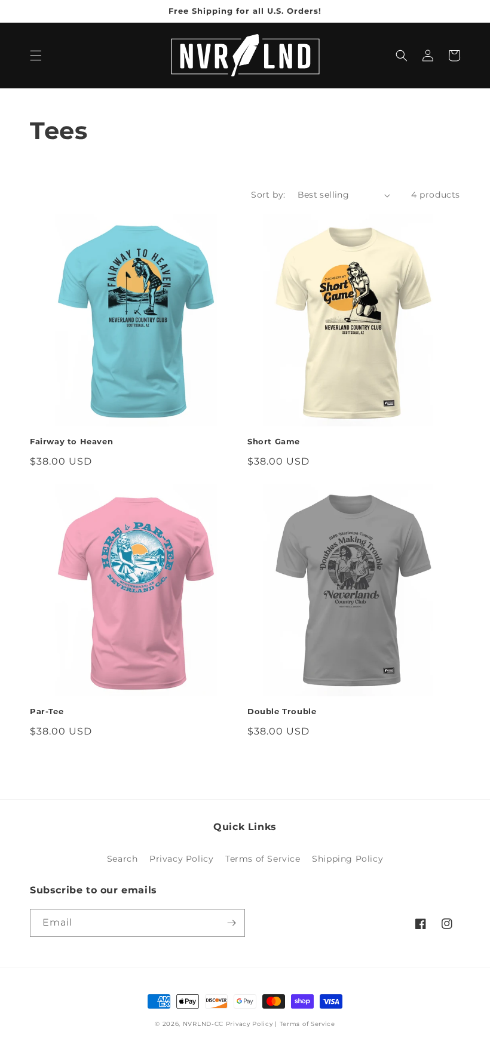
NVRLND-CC (203, 1024)
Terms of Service (263, 858)
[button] (36, 55)
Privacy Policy (181, 858)
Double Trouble (281, 711)
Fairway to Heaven (71, 441)
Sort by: (268, 194)
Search (122, 858)
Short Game (273, 441)
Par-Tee (46, 711)
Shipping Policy (347, 858)
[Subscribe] (231, 923)
